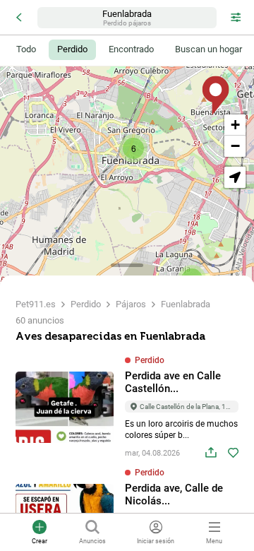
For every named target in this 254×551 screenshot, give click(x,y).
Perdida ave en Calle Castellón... (173, 382)
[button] (133, 148)
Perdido (86, 304)
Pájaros (131, 304)
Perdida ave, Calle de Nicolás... (174, 494)
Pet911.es (36, 304)
